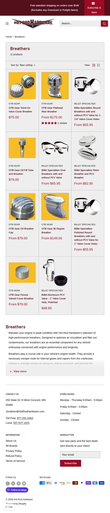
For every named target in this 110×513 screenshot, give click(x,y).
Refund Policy (14, 456)
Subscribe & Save (94, 10)
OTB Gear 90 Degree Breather (53, 230)
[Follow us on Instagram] (19, 483)
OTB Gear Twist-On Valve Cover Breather (20, 110)
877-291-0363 (25, 418)
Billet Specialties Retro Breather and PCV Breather (86, 174)
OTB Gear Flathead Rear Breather (52, 110)
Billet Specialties (84, 103)
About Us (11, 440)
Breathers (20, 37)
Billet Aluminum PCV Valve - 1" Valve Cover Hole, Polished (54, 299)
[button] (49, 123)
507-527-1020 (21, 422)
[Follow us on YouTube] (24, 483)
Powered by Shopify (16, 503)
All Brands (11, 445)
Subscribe (70, 463)
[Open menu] (7, 23)
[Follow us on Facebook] (8, 483)
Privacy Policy (14, 451)
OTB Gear (14, 103)
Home (9, 37)
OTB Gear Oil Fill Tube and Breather (21, 172)
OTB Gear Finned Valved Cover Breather (21, 297)
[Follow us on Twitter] (13, 483)
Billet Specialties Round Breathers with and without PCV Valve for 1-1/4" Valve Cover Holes (87, 114)
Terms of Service (15, 461)
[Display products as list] (98, 65)
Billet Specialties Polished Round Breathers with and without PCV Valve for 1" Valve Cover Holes (86, 236)
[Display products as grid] (94, 65)
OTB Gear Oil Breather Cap (21, 230)
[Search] (104, 23)
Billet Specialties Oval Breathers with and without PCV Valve (53, 174)
